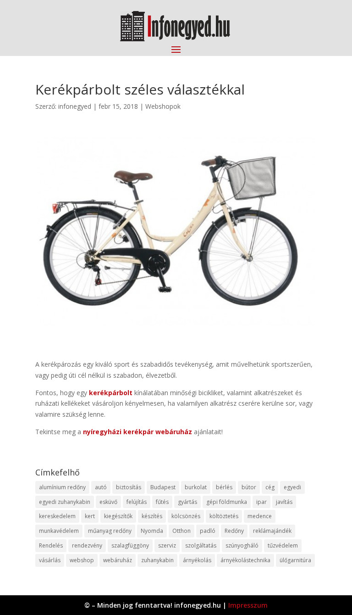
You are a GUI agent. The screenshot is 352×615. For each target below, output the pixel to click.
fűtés (162, 502)
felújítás (136, 502)
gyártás (187, 502)
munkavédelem (59, 531)
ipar (261, 502)
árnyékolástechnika (245, 560)
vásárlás (49, 560)
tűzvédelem (283, 545)
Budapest (163, 487)
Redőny (234, 531)
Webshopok (163, 106)
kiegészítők (118, 516)
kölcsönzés (185, 516)
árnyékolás (197, 560)
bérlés (224, 487)
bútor (249, 487)
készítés (152, 516)
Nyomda (152, 531)
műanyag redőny (110, 531)
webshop (82, 560)
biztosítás (128, 487)
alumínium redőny (62, 487)
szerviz (167, 545)
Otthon (181, 531)
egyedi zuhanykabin (64, 502)
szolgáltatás (200, 545)
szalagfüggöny (130, 545)
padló (207, 531)
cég (270, 487)
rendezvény (87, 545)
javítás (284, 502)
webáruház (117, 560)
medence (260, 516)
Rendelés (51, 545)
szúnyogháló (242, 545)
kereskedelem (57, 516)
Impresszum (248, 605)
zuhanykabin (157, 560)
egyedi (292, 487)
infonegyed (74, 106)
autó (101, 487)
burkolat (196, 487)
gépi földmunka (226, 502)
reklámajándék (272, 531)
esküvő (108, 502)
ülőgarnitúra (295, 560)
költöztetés (223, 516)
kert (90, 516)
